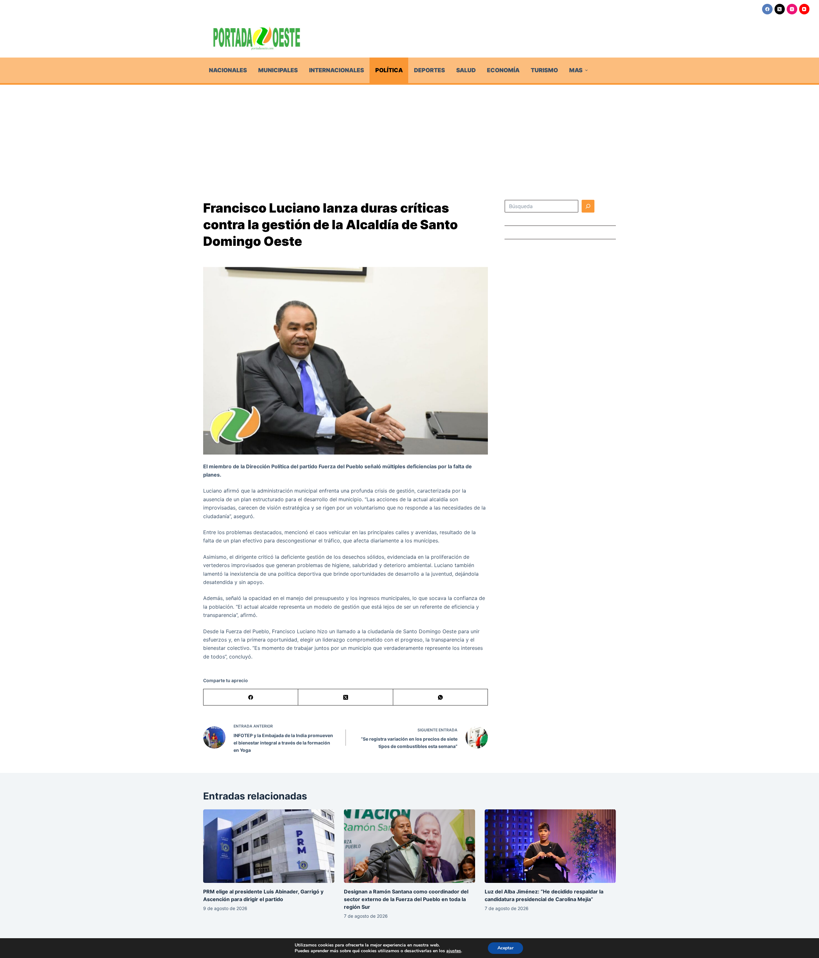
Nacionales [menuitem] (228, 70)
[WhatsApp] (440, 697)
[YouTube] (804, 9)
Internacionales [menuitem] (336, 70)
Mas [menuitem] (576, 70)
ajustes (453, 951)
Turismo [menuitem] (544, 70)
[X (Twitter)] (780, 9)
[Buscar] (588, 206)
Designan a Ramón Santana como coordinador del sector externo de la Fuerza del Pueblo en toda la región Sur (406, 899)
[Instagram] (792, 9)
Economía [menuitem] (503, 70)
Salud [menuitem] (466, 70)
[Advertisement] (409, 132)
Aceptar (505, 948)
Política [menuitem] (389, 70)
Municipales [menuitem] (278, 70)
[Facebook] (767, 9)
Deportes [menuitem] (429, 70)
